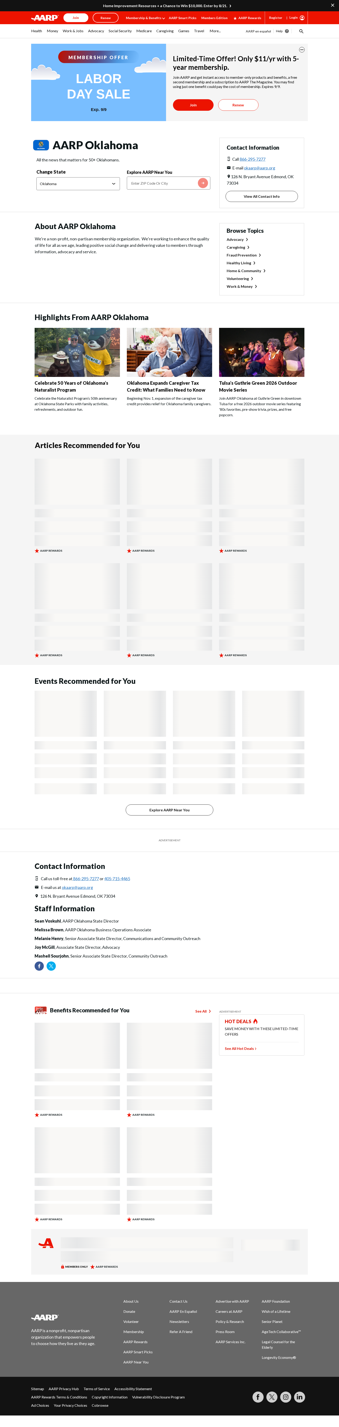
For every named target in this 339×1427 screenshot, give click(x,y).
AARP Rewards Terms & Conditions (59, 1397)
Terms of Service (96, 1388)
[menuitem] (36, 33)
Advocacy (235, 239)
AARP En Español (183, 1311)
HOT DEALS (238, 1021)
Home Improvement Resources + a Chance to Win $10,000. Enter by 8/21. (165, 5)
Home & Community (244, 270)
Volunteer (131, 1321)
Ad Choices (40, 1405)
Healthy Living (239, 263)
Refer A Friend (181, 1331)
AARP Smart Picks (182, 18)
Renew (238, 105)
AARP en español (258, 31)
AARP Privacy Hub (64, 1388)
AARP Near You (136, 1362)
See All (201, 1011)
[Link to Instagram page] (285, 1397)
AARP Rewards (249, 18)
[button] (301, 31)
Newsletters (179, 1321)
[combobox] (168, 183)
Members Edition (214, 18)
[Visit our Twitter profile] (51, 966)
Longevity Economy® (279, 1357)
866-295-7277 (252, 159)
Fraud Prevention (242, 255)
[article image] (77, 375)
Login (293, 17)
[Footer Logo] (63, 1317)
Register (275, 18)
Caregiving (236, 247)
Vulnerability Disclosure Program (158, 1397)
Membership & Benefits (143, 18)
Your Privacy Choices (70, 1405)
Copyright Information (110, 1397)
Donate (129, 1311)
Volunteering (238, 278)
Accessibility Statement (133, 1388)
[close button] (302, 49)
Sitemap (37, 1388)
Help (279, 31)
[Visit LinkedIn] (299, 1397)
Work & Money (240, 286)
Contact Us (178, 1301)
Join (193, 105)
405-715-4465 (117, 878)
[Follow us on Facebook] (39, 966)
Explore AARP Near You (149, 172)
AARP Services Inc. (230, 1342)
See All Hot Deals (239, 1048)
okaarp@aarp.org (259, 167)
